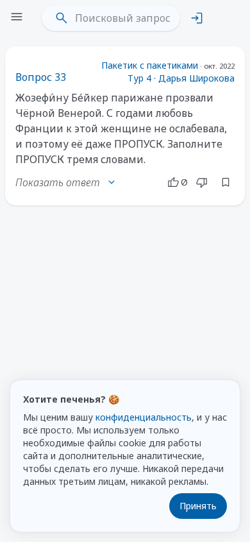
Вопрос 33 (40, 77)
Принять (198, 506)
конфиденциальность (144, 417)
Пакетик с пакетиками (149, 65)
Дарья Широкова (196, 78)
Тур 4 (139, 78)
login (196, 18)
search (61, 18)
